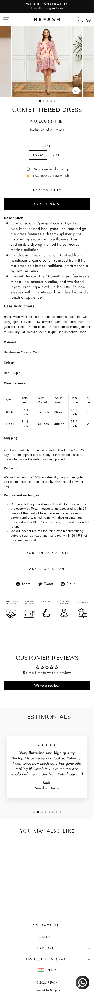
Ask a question (47, 569)
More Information (47, 553)
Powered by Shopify (47, 990)
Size (47, 146)
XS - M (38, 155)
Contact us (46, 925)
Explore (46, 948)
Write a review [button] (47, 685)
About (46, 937)
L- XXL (56, 155)
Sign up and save (45, 959)
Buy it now (47, 204)
